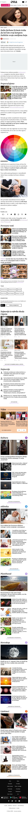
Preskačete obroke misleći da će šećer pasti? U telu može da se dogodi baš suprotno (13, 385)
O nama (5, 805)
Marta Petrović (6, 38)
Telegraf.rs (4, 2)
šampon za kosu (19, 293)
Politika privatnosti (12, 808)
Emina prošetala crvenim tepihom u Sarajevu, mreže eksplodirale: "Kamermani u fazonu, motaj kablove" (13, 391)
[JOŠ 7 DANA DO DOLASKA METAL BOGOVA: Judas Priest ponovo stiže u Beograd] (6, 476)
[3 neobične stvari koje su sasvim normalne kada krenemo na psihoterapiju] (6, 534)
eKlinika (5, 506)
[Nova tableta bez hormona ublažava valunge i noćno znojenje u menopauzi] (14, 516)
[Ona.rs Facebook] (8, 801)
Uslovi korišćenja (20, 282)
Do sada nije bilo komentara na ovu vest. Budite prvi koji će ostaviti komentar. (13, 301)
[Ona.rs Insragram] (15, 801)
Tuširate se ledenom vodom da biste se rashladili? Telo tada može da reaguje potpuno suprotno (13, 373)
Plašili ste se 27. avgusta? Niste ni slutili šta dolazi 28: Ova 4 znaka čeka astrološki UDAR (14, 397)
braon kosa (3, 293)
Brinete (19, 289)
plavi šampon (11, 293)
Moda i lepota (4, 27)
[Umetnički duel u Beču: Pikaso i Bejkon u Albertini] (6, 486)
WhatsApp (24, 220)
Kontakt (17, 808)
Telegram (7, 222)
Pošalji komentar (14, 305)
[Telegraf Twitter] (12, 801)
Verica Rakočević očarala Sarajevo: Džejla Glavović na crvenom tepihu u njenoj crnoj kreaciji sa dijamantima (14, 379)
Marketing (10, 805)
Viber (2, 222)
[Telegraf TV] (19, 801)
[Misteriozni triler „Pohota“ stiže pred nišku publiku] (6, 467)
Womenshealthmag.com (17, 107)
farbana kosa (4, 289)
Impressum (15, 805)
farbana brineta (12, 289)
